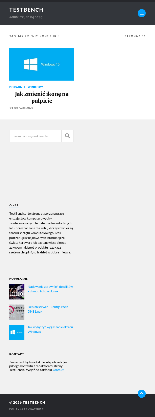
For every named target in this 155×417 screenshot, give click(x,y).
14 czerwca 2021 (21, 107)
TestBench (26, 10)
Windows (36, 87)
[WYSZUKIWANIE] (67, 136)
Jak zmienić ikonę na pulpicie (42, 97)
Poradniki (17, 87)
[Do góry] (142, 394)
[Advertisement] (110, 160)
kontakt (58, 370)
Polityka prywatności (27, 409)
